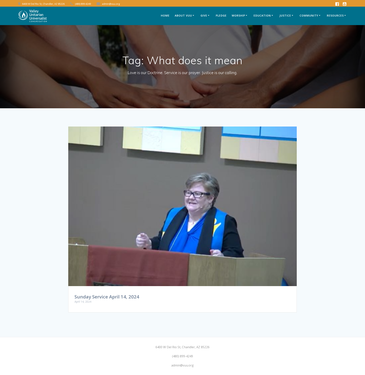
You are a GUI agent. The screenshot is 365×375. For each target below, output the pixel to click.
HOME (165, 15)
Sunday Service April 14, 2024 (107, 297)
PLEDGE (221, 15)
